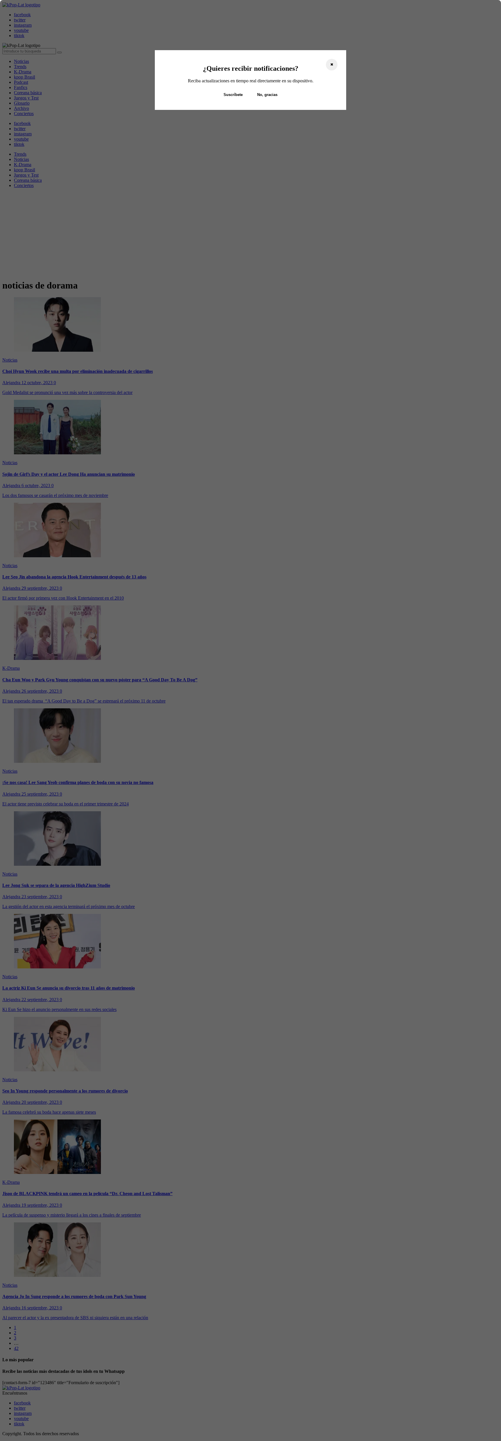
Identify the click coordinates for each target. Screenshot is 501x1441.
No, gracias (267, 94)
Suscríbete (233, 94)
